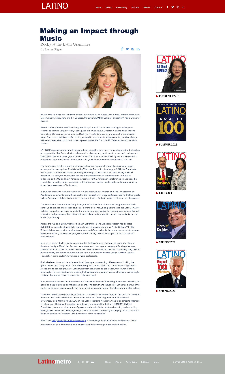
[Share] (127, 49)
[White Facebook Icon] (78, 362)
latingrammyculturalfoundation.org (69, 320)
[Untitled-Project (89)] (133, 49)
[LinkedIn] (183, 7)
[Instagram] (178, 7)
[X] (83, 362)
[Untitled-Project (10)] (122, 49)
